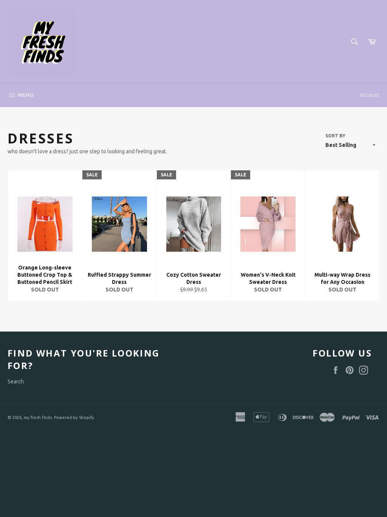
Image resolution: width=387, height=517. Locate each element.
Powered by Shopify (74, 417)
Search (16, 381)
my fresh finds (38, 417)
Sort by (335, 135)
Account (369, 95)
